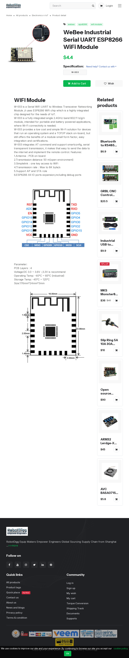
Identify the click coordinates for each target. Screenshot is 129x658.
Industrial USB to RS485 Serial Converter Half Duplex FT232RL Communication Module (110, 256)
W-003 (75, 72)
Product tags (13, 587)
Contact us (12, 597)
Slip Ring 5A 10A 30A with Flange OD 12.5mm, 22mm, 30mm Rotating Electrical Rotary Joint (110, 355)
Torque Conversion (77, 603)
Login (109, 5)
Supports (72, 618)
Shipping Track (75, 608)
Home (9, 15)
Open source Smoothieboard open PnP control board (110, 399)
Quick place (17, 592)
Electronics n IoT (40, 15)
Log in (70, 582)
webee (71, 24)
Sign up (71, 588)
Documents (73, 613)
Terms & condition (16, 617)
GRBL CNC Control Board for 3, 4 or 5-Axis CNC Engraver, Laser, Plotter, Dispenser (109, 206)
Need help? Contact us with (100, 66)
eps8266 (83, 24)
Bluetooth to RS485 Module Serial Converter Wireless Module (108, 152)
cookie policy (121, 648)
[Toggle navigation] (120, 6)
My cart (71, 598)
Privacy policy (14, 612)
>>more (13, 545)
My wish (71, 593)
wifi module (96, 24)
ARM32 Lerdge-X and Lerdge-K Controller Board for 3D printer (110, 448)
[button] (101, 6)
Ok (67, 653)
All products (22, 15)
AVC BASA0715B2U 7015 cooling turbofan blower (109, 498)
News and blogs (15, 607)
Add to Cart (78, 83)
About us (11, 602)
